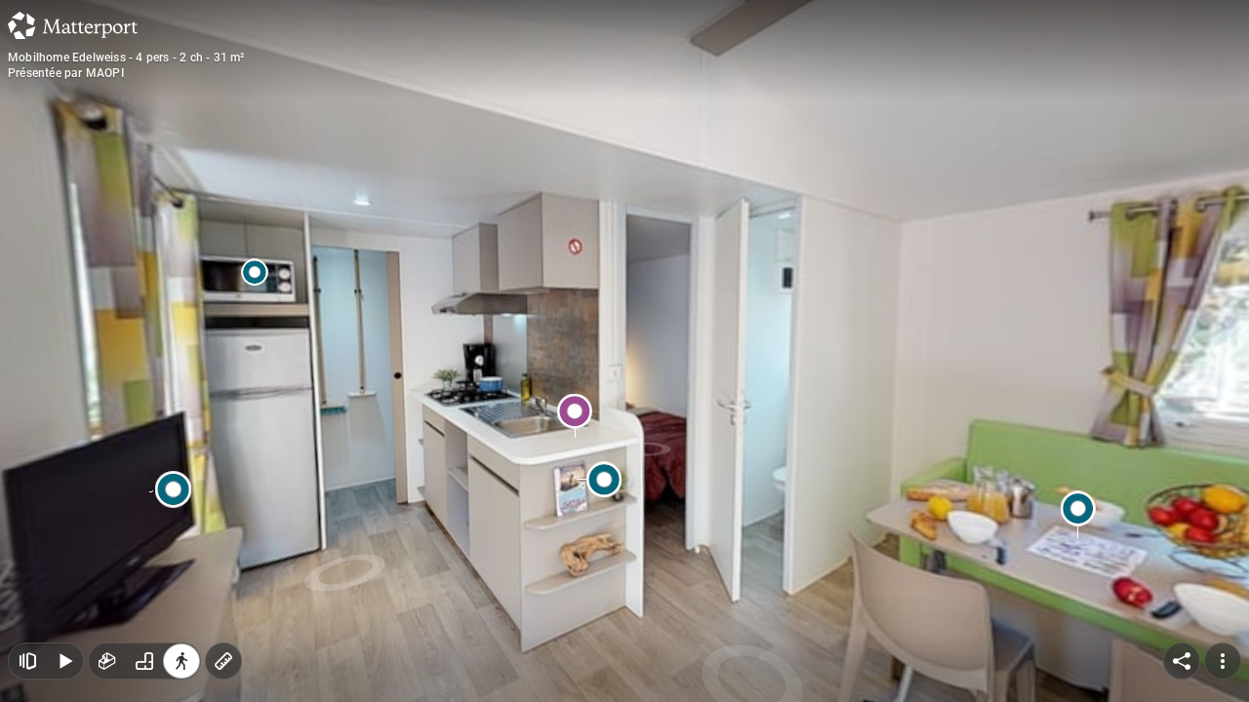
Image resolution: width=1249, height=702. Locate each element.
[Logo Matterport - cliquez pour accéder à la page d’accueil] (72, 25)
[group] (144, 661)
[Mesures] (223, 661)
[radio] (107, 661)
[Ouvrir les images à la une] (27, 661)
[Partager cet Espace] (1181, 661)
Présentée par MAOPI (66, 73)
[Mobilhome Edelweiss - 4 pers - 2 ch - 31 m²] (624, 351)
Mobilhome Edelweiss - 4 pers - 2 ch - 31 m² (126, 57)
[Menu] (1222, 661)
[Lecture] (64, 661)
